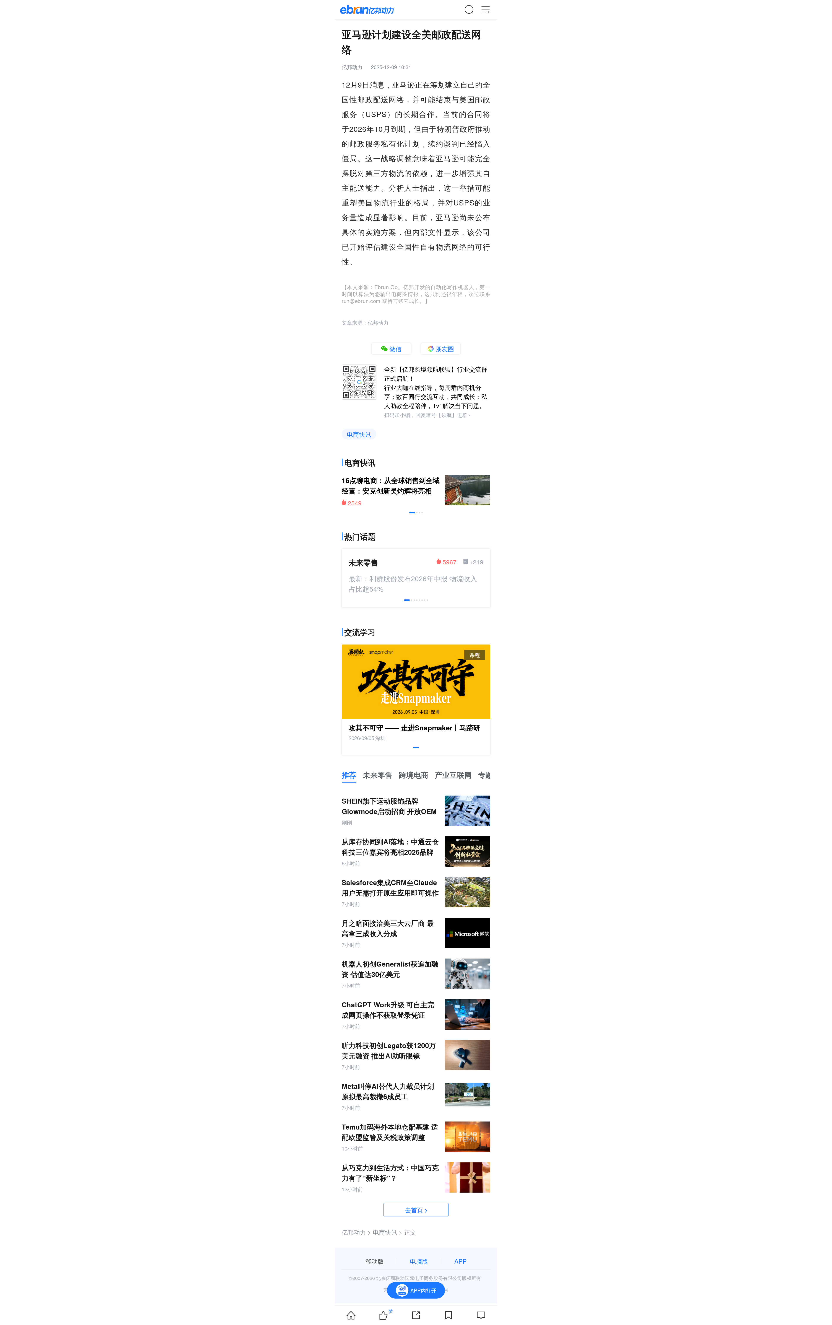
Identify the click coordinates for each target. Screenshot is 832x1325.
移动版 (375, 1261)
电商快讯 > (387, 1232)
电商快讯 (359, 434)
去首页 (414, 1209)
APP (460, 1261)
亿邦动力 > (356, 1232)
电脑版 (419, 1261)
